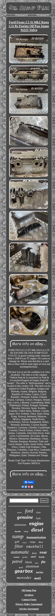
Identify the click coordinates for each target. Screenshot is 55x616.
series (39, 572)
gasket (25, 557)
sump (18, 536)
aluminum (32, 566)
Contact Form (29, 599)
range (32, 542)
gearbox (24, 571)
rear (43, 552)
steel (33, 556)
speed (21, 567)
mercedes (24, 577)
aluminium (20, 524)
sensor (19, 512)
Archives (28, 595)
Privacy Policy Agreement (29, 604)
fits (43, 562)
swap (26, 531)
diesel (37, 530)
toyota (18, 531)
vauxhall (34, 547)
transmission (36, 537)
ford (29, 511)
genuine (25, 517)
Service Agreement (29, 609)
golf (17, 541)
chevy (40, 542)
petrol (17, 561)
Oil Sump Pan (29, 590)
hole (38, 518)
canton (16, 557)
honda (41, 557)
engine (36, 523)
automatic (20, 551)
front (34, 553)
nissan (24, 542)
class (38, 512)
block (28, 562)
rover (36, 563)
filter (19, 546)
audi (37, 578)
